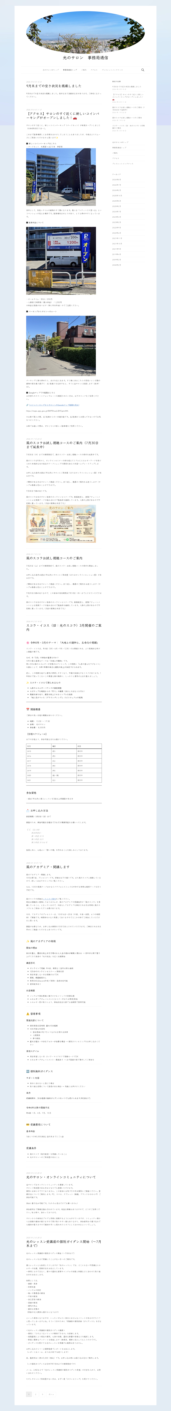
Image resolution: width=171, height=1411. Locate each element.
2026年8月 (116, 179)
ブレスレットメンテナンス (112, 70)
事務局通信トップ (70, 70)
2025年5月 (116, 201)
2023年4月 (116, 217)
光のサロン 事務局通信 (85, 57)
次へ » (51, 1394)
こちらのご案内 (49, 898)
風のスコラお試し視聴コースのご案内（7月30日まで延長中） (62, 444)
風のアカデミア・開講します (48, 866)
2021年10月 (117, 243)
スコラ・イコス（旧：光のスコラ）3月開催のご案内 (63, 627)
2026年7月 (116, 185)
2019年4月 (116, 254)
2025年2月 (116, 206)
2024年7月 (116, 211)
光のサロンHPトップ (51, 70)
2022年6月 (116, 233)
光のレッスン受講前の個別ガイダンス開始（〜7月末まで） (63, 1243)
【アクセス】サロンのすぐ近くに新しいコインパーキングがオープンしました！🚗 (62, 115)
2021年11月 (117, 238)
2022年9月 (116, 227)
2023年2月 (116, 222)
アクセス (94, 70)
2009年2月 (116, 259)
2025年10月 (117, 195)
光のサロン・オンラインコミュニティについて (61, 1176)
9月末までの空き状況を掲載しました (54, 85)
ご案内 (83, 70)
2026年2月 (116, 190)
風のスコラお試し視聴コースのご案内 (54, 558)
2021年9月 (116, 249)
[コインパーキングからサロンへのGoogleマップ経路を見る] (54, 404)
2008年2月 (116, 265)
